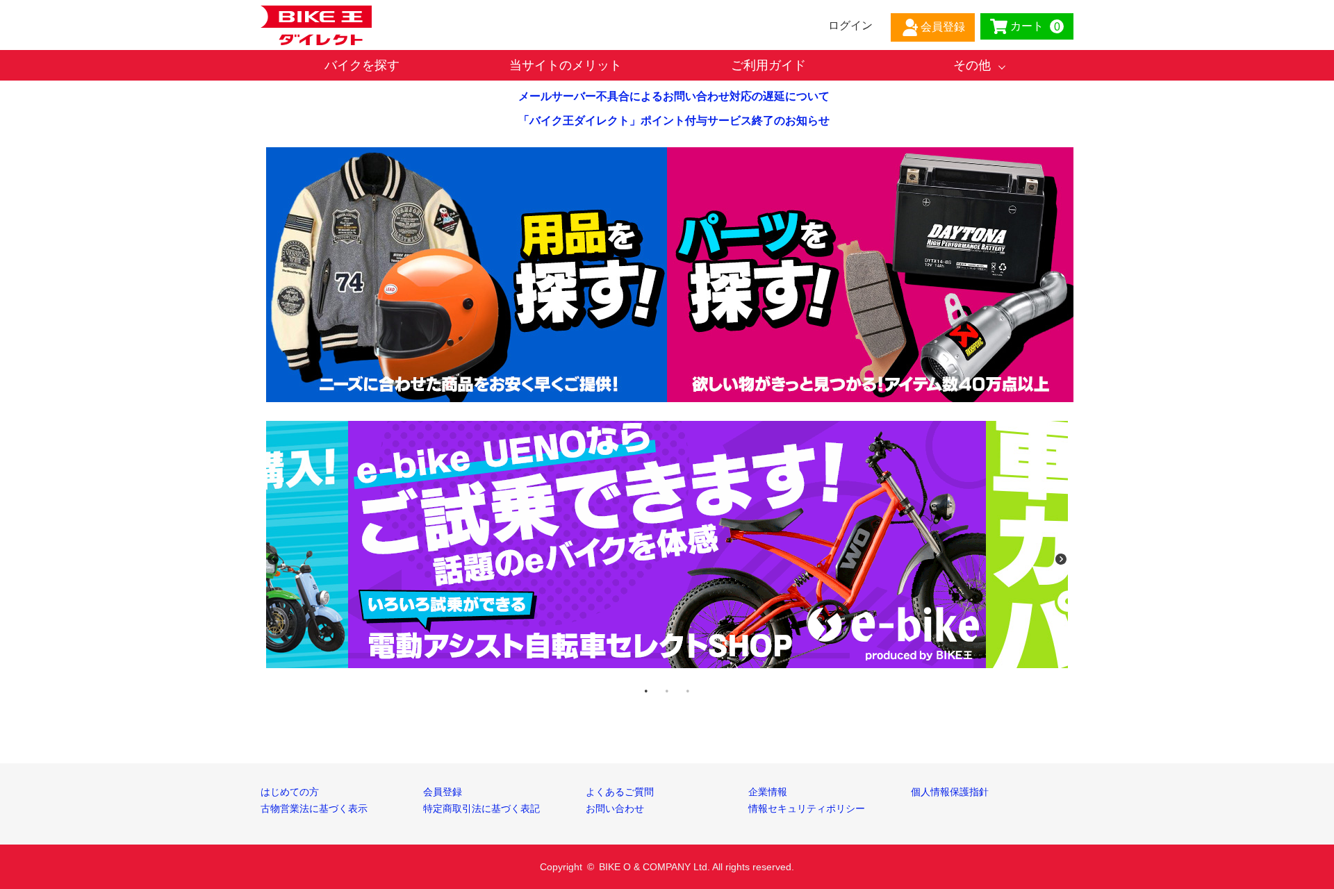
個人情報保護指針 (950, 791)
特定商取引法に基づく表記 (481, 808)
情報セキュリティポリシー (806, 808)
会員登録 (442, 791)
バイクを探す (362, 65)
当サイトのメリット (565, 65)
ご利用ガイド (768, 65)
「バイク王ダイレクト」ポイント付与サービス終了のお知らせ (674, 120)
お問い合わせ (615, 808)
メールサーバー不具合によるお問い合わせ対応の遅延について (674, 96)
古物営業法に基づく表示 (314, 808)
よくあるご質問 (620, 791)
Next (1061, 559)
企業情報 (767, 791)
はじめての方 (290, 791)
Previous (273, 559)
